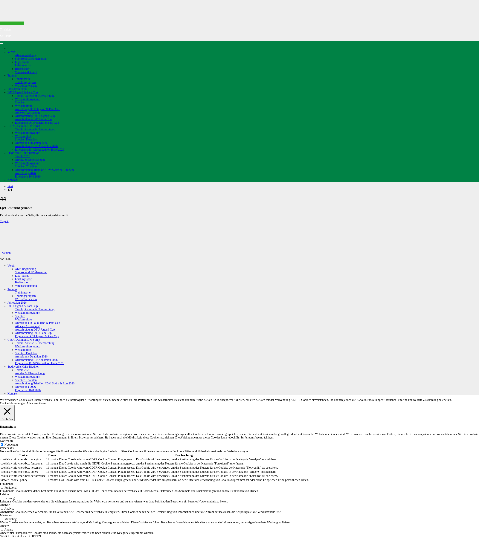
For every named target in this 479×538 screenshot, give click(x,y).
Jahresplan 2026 (17, 89)
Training (12, 75)
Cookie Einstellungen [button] (12, 403)
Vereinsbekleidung (26, 72)
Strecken (20, 102)
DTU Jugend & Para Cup (22, 92)
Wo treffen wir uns (26, 85)
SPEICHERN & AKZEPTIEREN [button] (20, 536)
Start (10, 186)
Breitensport (22, 68)
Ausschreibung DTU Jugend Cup (35, 115)
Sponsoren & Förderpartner (31, 58)
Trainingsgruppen (25, 82)
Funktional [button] (6, 483)
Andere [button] (4, 525)
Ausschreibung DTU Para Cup (33, 119)
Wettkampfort (23, 136)
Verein (11, 52)
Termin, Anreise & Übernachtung (34, 95)
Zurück (4, 221)
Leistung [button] (5, 494)
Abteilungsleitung (25, 55)
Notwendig (11, 444)
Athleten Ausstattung (27, 112)
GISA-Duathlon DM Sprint (23, 126)
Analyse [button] (5, 504)
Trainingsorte (22, 78)
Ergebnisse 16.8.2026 (28, 176)
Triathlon (5, 29)
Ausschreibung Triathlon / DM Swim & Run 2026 (44, 169)
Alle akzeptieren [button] (36, 403)
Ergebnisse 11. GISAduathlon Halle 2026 (39, 149)
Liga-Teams (22, 62)
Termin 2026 (22, 156)
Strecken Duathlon (26, 139)
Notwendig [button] (6, 440)
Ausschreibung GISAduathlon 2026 (36, 146)
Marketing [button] (6, 515)
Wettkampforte (23, 105)
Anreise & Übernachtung (30, 159)
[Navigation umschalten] (1, 43)
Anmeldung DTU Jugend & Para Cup (37, 109)
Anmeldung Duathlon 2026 (31, 142)
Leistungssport (23, 65)
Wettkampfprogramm (27, 99)
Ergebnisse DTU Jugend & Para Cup (37, 122)
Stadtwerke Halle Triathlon (23, 153)
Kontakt (12, 179)
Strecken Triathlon (26, 166)
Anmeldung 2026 (25, 173)
